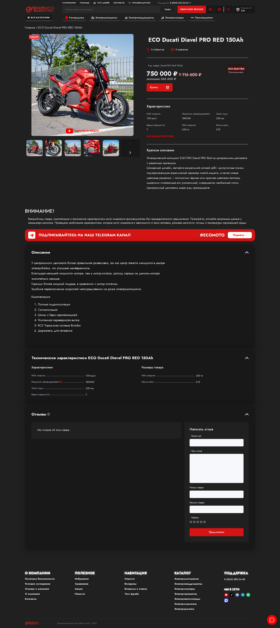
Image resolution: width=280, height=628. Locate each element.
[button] (130, 152)
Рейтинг (195, 517)
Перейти (238, 235)
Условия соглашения (37, 584)
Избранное (82, 579)
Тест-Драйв (103, 2)
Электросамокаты (186, 604)
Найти (168, 9)
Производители (141, 2)
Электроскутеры (174, 17)
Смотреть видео (87, 131)
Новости (80, 594)
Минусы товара (197, 502)
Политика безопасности (40, 579)
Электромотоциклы (106, 17)
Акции (79, 589)
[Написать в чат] (272, 620)
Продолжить (216, 532)
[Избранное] (228, 9)
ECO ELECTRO (236, 68)
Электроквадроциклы (141, 17)
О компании (32, 594)
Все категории (40, 17)
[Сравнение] (219, 9)
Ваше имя (196, 436)
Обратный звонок (191, 9)
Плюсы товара (197, 487)
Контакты (119, 2)
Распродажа (76, 17)
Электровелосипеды (187, 599)
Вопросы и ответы (136, 589)
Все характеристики (160, 136)
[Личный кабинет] (210, 9)
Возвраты (130, 584)
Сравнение (81, 584)
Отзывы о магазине (37, 589)
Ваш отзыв (197, 451)
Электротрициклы (186, 594)
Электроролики (184, 609)
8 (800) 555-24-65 (173, 2)
